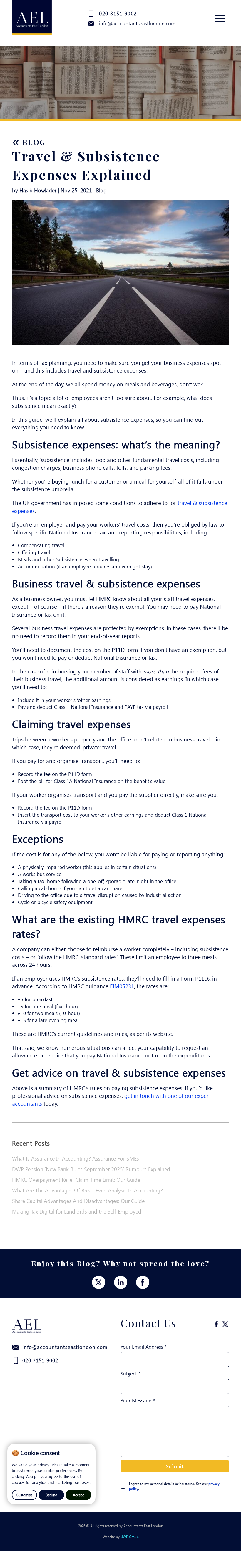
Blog (29, 142)
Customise (24, 1494)
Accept (78, 1494)
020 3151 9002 (118, 13)
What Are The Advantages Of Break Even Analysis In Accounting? (87, 1190)
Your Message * (137, 1400)
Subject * (130, 1373)
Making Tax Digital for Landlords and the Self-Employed (76, 1211)
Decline (51, 1494)
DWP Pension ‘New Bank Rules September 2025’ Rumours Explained (91, 1169)
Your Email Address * (143, 1346)
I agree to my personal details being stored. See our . (174, 1486)
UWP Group (129, 1536)
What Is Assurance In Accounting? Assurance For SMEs (75, 1158)
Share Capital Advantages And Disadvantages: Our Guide (78, 1200)
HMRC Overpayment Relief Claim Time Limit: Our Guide (76, 1179)
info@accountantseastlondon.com (137, 23)
